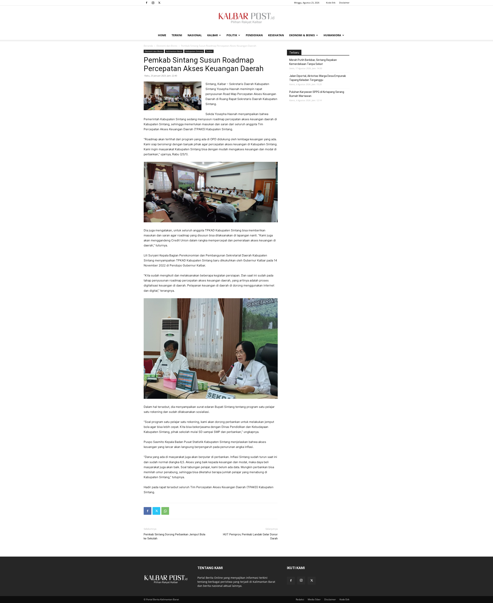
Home (162, 35)
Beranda (148, 45)
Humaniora (332, 35)
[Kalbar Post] (246, 18)
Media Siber (314, 599)
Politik (231, 35)
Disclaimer (344, 2)
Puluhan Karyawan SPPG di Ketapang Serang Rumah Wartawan (316, 93)
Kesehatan (276, 35)
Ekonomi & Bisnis (302, 35)
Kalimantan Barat (174, 51)
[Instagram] (153, 2)
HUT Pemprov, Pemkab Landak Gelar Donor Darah (250, 536)
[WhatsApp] (165, 511)
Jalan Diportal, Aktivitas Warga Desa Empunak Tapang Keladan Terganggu (317, 77)
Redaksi (300, 599)
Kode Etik (330, 2)
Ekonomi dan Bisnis (167, 45)
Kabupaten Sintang (194, 51)
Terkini (177, 35)
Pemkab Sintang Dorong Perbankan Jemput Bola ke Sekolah (174, 536)
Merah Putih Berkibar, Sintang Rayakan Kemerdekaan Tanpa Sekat (313, 62)
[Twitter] (159, 2)
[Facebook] (146, 2)
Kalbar (212, 35)
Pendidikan (254, 35)
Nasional (195, 35)
